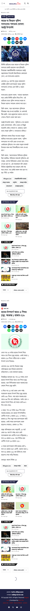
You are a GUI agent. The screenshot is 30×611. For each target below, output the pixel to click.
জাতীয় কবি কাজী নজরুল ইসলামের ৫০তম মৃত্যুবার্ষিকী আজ (22, 216)
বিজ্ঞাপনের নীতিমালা (18, 603)
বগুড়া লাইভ (24, 182)
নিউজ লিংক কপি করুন (15, 195)
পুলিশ (15, 182)
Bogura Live (7, 179)
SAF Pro (21, 600)
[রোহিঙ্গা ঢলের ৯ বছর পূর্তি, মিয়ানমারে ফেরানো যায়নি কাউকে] (22, 226)
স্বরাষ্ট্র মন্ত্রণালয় (19, 186)
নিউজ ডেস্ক (4, 31)
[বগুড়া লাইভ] (15, 3)
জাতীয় (8, 12)
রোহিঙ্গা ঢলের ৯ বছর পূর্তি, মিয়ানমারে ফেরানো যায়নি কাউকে (21, 233)
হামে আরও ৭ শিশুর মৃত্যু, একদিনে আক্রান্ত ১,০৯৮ (6, 232)
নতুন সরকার (7, 182)
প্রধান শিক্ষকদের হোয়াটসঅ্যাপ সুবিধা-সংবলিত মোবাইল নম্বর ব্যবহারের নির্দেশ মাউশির (20, 261)
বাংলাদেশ (9, 186)
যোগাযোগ (25, 603)
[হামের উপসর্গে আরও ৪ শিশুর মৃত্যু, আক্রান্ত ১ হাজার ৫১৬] (7, 209)
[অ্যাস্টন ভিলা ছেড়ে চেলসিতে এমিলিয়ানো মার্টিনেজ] (5, 254)
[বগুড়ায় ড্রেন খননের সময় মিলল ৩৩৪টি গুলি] (5, 278)
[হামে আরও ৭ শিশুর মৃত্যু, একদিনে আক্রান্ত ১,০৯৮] (7, 226)
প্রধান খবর (11, 17)
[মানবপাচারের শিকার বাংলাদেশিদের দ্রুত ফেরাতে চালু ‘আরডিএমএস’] (5, 270)
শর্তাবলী (11, 603)
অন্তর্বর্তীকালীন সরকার (21, 179)
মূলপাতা (4, 12)
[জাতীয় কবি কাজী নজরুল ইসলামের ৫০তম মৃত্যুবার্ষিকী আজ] (22, 209)
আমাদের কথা (5, 603)
